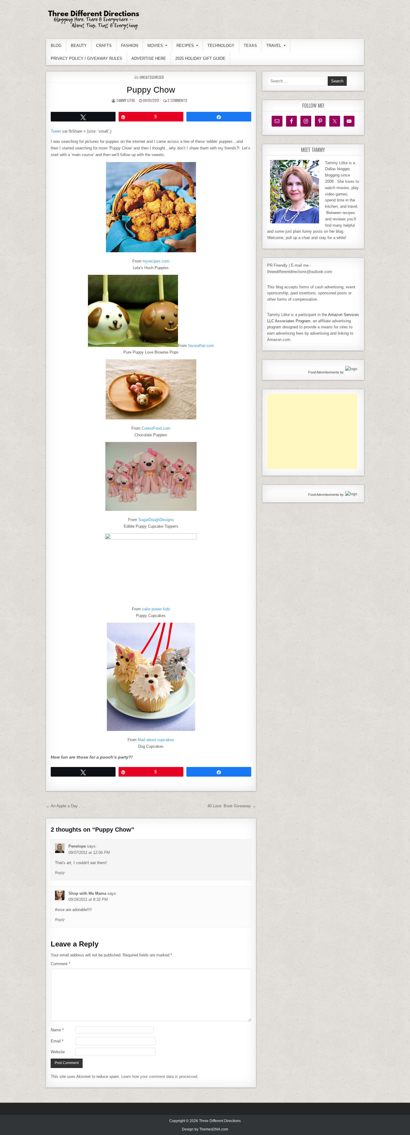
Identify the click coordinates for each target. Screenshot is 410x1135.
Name (57, 1030)
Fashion (129, 45)
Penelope (77, 846)
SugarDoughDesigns (156, 519)
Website (58, 1052)
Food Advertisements (323, 372)
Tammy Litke (125, 100)
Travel (273, 45)
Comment (60, 964)
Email (57, 1041)
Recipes (185, 45)
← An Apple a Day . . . (65, 806)
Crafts (104, 45)
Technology (220, 45)
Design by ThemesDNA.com (205, 1129)
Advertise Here (148, 58)
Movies (155, 45)
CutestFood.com (156, 428)
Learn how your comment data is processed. (159, 1076)
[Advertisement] (312, 431)
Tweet (56, 131)
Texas (250, 45)
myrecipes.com (156, 261)
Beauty (79, 45)
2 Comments (177, 100)
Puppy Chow (151, 89)
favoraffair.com (201, 345)
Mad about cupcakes (156, 740)
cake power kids (156, 609)
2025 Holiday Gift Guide (200, 58)
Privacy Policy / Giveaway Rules (86, 58)
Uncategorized (152, 77)
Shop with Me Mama (87, 893)
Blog (56, 45)
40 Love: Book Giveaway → (231, 806)
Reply (60, 873)
